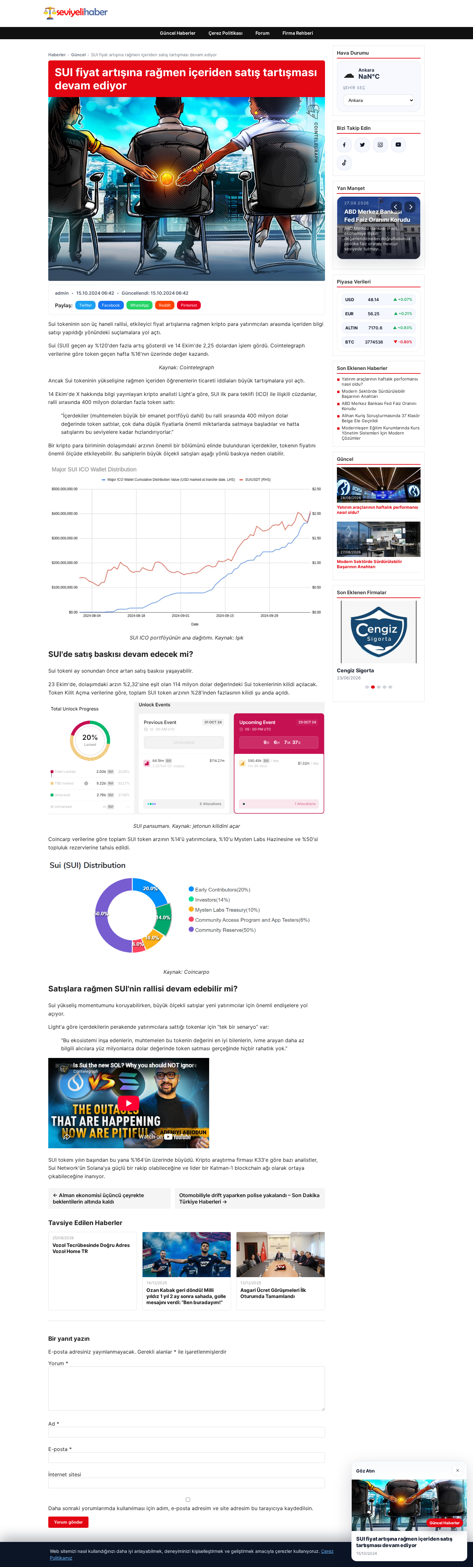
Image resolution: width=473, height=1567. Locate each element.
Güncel (78, 54)
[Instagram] (380, 145)
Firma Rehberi (298, 33)
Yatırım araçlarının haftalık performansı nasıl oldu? (380, 381)
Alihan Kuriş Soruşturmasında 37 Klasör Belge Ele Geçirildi (381, 418)
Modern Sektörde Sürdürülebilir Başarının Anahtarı (373, 394)
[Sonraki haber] (409, 206)
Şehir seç (354, 87)
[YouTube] (398, 145)
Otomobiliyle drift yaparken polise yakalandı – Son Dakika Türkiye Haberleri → (249, 1198)
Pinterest (189, 305)
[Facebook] (344, 145)
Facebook (111, 305)
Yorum (58, 1363)
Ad (53, 1423)
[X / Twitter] (362, 145)
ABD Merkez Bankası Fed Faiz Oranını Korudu (379, 406)
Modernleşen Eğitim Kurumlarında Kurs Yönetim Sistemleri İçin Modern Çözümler (381, 433)
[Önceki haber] (396, 206)
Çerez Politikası (226, 33)
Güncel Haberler (178, 33)
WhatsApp (139, 305)
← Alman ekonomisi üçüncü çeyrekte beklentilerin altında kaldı (98, 1198)
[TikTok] (344, 163)
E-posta (60, 1449)
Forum (262, 33)
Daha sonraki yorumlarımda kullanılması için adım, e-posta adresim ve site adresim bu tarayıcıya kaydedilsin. (180, 1508)
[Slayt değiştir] (367, 687)
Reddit (165, 305)
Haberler (57, 54)
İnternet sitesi (64, 1474)
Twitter (85, 305)
